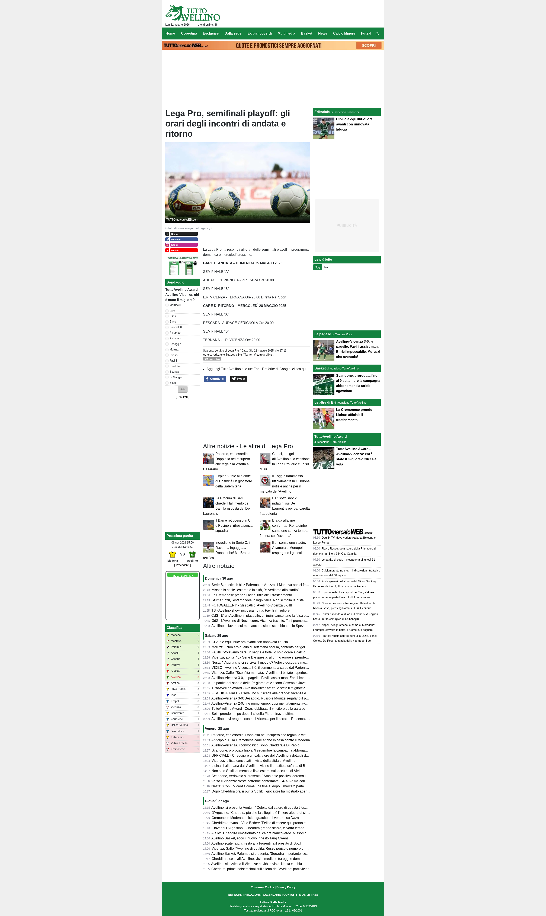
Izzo (172, 310)
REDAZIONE (252, 894)
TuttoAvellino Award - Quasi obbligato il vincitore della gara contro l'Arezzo (268, 708)
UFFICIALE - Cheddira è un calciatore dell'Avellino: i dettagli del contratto (267, 755)
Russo (173, 355)
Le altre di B (324, 402)
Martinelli (175, 305)
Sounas (174, 371)
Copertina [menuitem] (189, 33)
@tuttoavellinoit (263, 354)
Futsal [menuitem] (366, 33)
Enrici (173, 321)
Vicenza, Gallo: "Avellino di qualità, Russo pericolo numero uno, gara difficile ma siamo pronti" (283, 848)
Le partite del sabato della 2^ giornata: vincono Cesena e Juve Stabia (264, 683)
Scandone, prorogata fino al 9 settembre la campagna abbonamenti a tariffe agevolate (276, 750)
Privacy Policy (285, 887)
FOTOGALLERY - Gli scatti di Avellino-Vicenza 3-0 (250, 605)
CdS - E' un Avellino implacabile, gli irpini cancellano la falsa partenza (264, 615)
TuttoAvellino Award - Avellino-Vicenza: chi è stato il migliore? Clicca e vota (268, 688)
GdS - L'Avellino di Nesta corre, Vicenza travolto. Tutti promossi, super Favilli (269, 620)
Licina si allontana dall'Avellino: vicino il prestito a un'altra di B (258, 766)
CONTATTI (290, 894)
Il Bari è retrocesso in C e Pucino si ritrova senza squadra (234, 525)
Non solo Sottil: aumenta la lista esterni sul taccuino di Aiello (257, 771)
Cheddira (175, 366)
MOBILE (304, 894)
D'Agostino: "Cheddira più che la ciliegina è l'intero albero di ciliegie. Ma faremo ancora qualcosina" (287, 812)
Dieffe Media (278, 902)
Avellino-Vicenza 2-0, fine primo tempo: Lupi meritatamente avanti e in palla (268, 703)
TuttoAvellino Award (330, 436)
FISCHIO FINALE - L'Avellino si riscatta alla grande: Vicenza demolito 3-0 (267, 693)
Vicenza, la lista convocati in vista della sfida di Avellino (253, 760)
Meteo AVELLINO (183, 576)
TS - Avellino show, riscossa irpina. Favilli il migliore (250, 610)
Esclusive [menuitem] (211, 33)
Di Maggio (176, 377)
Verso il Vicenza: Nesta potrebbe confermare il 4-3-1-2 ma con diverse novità (269, 781)
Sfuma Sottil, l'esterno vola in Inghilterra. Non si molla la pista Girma (263, 600)
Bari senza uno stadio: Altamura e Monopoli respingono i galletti (289, 548)
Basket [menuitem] (306, 33)
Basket (320, 368)
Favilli (173, 360)
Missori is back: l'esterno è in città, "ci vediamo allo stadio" (255, 590)
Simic (173, 316)
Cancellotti (176, 327)
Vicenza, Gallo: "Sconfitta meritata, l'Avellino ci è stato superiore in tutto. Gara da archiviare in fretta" (287, 673)
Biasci (173, 382)
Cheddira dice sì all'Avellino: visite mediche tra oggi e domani (258, 859)
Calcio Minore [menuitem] (344, 33)
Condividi (216, 378)
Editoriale (322, 112)
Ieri (326, 267)
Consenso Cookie (262, 887)
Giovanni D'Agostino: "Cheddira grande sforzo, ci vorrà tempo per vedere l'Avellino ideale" (280, 828)
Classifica (174, 628)
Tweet (240, 378)
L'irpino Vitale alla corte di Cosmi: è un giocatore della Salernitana (233, 481)
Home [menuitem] (170, 33)
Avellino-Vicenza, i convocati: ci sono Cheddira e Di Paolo (255, 745)
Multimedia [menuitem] (286, 33)
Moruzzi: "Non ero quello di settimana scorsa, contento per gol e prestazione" (270, 647)
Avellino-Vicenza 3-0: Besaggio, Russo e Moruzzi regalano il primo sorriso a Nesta (273, 698)
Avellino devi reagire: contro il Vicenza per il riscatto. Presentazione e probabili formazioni (279, 719)
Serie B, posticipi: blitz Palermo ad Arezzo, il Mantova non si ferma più (264, 585)
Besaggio (175, 344)
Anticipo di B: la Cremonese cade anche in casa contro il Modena (260, 740)
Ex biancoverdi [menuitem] (259, 33)
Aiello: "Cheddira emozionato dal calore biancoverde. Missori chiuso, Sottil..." (269, 833)
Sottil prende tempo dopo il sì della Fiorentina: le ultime (253, 713)
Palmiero (175, 338)
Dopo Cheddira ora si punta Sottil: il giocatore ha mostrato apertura (262, 791)
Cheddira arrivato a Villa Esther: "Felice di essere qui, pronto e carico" (264, 823)
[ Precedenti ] (182, 565)
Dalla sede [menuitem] (233, 33)
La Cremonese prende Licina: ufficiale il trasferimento (252, 595)
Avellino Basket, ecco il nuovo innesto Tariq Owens (250, 838)
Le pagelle (322, 334)
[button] (182, 389)
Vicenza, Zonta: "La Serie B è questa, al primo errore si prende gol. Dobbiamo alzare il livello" (282, 657)
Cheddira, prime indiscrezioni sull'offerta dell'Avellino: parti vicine (260, 869)
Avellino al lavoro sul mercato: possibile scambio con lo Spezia (258, 626)
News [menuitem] (322, 33)
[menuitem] (377, 33)
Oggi (318, 267)
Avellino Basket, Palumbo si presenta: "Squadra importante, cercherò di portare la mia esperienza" (285, 853)
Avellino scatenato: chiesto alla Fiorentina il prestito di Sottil (256, 843)
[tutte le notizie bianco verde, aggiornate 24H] (192, 13)
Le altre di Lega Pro (227, 350)
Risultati (183, 396)
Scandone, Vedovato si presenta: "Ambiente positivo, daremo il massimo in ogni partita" (278, 776)
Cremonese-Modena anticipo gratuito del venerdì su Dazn (255, 818)
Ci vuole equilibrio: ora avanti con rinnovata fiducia (250, 642)
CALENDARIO (272, 894)
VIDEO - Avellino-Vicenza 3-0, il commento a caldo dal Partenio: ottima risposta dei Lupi (278, 667)
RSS (315, 894)
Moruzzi (174, 349)
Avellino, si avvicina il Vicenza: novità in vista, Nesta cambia (256, 864)
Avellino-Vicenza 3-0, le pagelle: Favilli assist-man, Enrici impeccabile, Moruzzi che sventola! (281, 678)
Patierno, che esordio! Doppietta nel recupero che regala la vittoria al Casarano (271, 735)
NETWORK (235, 894)
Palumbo (175, 332)
